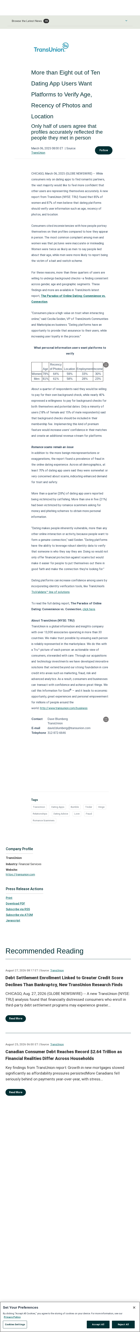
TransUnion (38, 152)
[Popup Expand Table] (106, 365)
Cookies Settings (15, 1324)
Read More (15, 1018)
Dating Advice (61, 813)
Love (76, 813)
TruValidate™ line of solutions (50, 592)
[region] (70, 1317)
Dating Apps (57, 807)
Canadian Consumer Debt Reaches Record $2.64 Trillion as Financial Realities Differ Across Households (63, 1055)
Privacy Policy (12, 1317)
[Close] (134, 1308)
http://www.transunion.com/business (64, 708)
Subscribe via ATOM (19, 915)
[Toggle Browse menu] (126, 20)
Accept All (98, 1324)
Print (9, 898)
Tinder (88, 807)
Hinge (101, 807)
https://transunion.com (20, 874)
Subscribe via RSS (18, 909)
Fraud (89, 813)
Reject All (123, 1324)
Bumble (75, 807)
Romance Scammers (44, 820)
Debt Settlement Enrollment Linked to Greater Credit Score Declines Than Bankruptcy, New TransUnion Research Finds (64, 981)
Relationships (40, 813)
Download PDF (15, 903)
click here (89, 609)
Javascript (13, 920)
